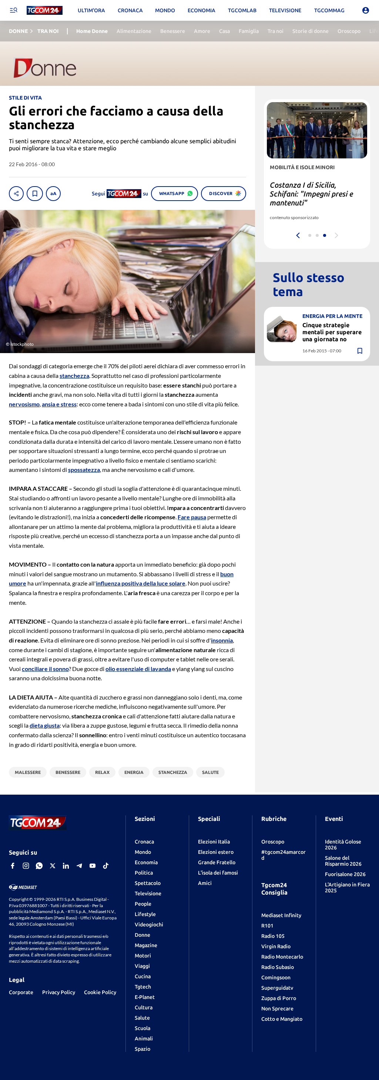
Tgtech (143, 987)
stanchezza (74, 375)
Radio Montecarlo (282, 957)
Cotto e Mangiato (281, 1019)
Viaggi (142, 966)
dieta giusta (45, 725)
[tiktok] (106, 865)
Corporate (21, 992)
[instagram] (26, 865)
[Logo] (45, 10)
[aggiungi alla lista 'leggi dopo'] (35, 193)
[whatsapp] (39, 865)
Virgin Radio (276, 946)
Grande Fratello (216, 862)
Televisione (148, 893)
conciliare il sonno (45, 668)
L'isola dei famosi (218, 873)
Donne (142, 935)
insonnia (222, 640)
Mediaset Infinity (281, 915)
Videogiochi (149, 925)
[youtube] (92, 865)
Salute (142, 1018)
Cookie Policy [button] (100, 992)
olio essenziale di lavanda (138, 668)
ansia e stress (59, 403)
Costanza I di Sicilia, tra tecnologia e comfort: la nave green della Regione (311, 194)
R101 (267, 926)
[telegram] (79, 865)
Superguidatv (277, 988)
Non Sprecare (277, 1009)
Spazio (142, 1049)
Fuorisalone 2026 (345, 874)
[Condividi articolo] (16, 193)
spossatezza (84, 469)
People (143, 904)
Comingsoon (276, 977)
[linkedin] (66, 865)
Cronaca (144, 842)
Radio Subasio (277, 967)
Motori (143, 956)
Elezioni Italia (214, 842)
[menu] (13, 10)
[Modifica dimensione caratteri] (53, 193)
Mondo (143, 852)
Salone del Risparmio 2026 (343, 861)
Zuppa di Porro (278, 998)
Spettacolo (148, 883)
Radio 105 (273, 936)
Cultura (143, 1007)
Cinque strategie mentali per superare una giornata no (332, 332)
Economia (146, 862)
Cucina (143, 976)
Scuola (142, 1028)
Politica (144, 873)
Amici (205, 883)
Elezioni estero (216, 852)
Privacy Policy (58, 992)
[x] (52, 865)
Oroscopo (272, 842)
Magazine (146, 945)
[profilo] (365, 10)
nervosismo (24, 403)
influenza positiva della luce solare (140, 583)
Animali (144, 1039)
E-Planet (145, 997)
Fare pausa (192, 516)
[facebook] (12, 865)
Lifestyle (145, 914)
